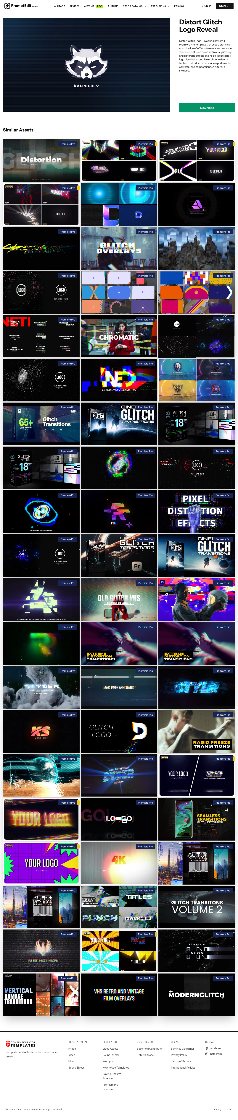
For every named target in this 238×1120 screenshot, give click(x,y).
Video (71, 1055)
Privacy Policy (179, 1055)
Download (207, 108)
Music (71, 1061)
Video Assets (110, 1048)
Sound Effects (111, 1055)
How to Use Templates (116, 1067)
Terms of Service (181, 1061)
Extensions (158, 6)
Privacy (217, 1109)
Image (72, 1048)
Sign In (207, 5)
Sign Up (225, 5)
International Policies (183, 1067)
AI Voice (93, 6)
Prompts (108, 1061)
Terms (229, 1109)
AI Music (113, 6)
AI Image (59, 6)
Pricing (179, 6)
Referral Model (145, 1055)
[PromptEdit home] (21, 6)
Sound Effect (76, 1067)
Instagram (216, 1053)
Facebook (215, 1048)
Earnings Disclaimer (182, 1048)
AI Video (75, 6)
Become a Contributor (150, 1048)
